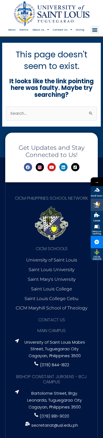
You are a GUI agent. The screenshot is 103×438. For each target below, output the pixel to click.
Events (24, 29)
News (12, 29)
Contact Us (60, 29)
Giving (80, 29)
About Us (38, 29)
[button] (95, 30)
